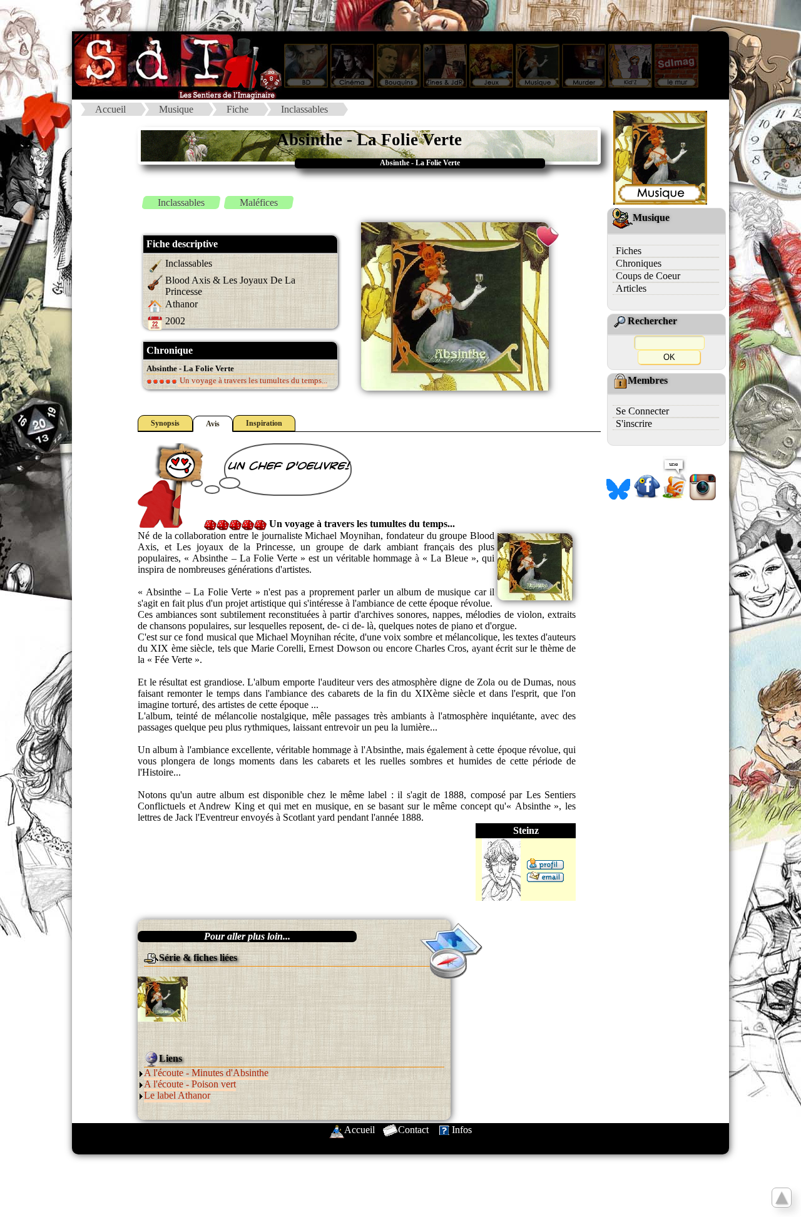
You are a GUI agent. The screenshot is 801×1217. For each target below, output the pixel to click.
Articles (631, 288)
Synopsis (165, 423)
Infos (462, 1129)
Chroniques (638, 263)
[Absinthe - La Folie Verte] (163, 998)
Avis (213, 423)
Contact (413, 1129)
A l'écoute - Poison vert (190, 1084)
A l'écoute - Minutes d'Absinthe (206, 1072)
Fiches (628, 250)
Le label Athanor (177, 1095)
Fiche (237, 109)
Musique (176, 109)
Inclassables (304, 109)
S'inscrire (634, 423)
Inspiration (264, 423)
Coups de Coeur (648, 275)
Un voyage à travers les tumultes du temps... (252, 380)
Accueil (110, 109)
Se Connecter (642, 411)
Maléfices (259, 202)
